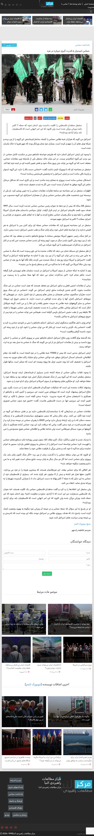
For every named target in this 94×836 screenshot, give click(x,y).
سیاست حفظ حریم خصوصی (85, 834)
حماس (67, 118)
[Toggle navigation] (91, 11)
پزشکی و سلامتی (20, 815)
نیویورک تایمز (33, 684)
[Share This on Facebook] (36, 109)
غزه (35, 118)
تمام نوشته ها (75, 4)
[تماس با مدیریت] (20, 5)
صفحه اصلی (89, 4)
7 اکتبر (40, 118)
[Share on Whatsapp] (50, 109)
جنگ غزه (60, 118)
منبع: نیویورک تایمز (82, 523)
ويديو (7, 815)
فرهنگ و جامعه (15, 801)
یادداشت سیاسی (82, 45)
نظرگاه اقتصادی (15, 808)
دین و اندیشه (15, 780)
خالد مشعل (28, 118)
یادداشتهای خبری (15, 787)
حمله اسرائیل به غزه (50, 118)
